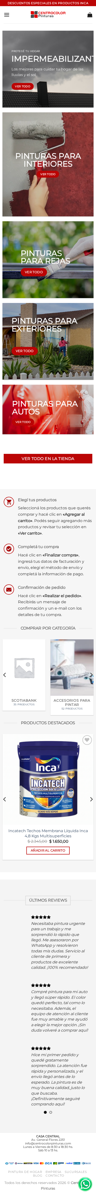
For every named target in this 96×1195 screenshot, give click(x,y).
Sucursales (76, 1150)
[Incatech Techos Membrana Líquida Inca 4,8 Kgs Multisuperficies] (48, 779)
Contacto (55, 1153)
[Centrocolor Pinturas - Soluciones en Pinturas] (48, 15)
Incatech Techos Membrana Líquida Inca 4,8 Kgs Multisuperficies (48, 833)
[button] (7, 15)
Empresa (54, 1150)
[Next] (91, 675)
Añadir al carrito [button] (48, 850)
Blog (37, 1153)
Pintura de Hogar (25, 1150)
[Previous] (5, 675)
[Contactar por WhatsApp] (85, 1184)
